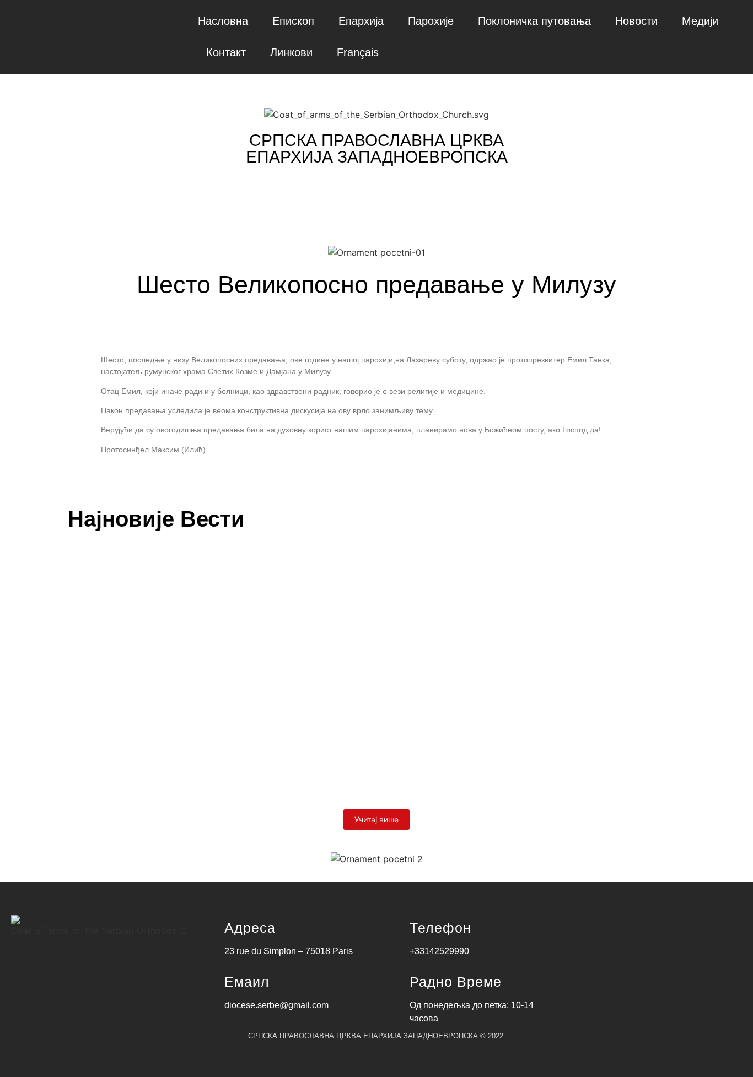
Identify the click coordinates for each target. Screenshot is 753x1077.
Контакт (226, 52)
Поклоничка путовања (534, 21)
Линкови (291, 52)
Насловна (223, 21)
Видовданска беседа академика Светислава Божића (248, 590)
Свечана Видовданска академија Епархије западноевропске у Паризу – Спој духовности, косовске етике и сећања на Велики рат (372, 665)
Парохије (431, 21)
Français (358, 52)
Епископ (293, 21)
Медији (700, 21)
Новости (636, 21)
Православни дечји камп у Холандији (196, 740)
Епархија (361, 21)
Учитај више (376, 819)
